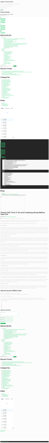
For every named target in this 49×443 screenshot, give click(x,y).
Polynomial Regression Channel (10, 41)
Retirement (6, 58)
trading (3, 48)
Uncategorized (5, 97)
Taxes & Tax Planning (8, 59)
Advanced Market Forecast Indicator (11, 167)
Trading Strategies (7, 63)
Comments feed (5, 104)
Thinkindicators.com (4, 441)
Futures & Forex (7, 54)
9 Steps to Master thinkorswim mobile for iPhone (11, 74)
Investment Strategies (6, 89)
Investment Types (7, 56)
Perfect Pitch (6, 47)
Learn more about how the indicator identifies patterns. (14, 38)
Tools (5, 61)
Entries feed (4, 103)
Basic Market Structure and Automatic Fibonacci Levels (14, 44)
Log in (3, 102)
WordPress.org (5, 105)
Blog (3, 50)
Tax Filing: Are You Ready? (7, 72)
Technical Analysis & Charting (9, 60)
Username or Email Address (5, 4)
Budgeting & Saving (6, 81)
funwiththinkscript (7, 53)
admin (14, 216)
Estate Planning (5, 83)
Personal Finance (7, 57)
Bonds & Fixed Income (6, 80)
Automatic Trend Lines (8, 46)
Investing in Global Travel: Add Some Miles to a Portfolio (13, 71)
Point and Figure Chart (8, 40)
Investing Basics (5, 87)
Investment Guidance (6, 88)
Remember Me (4, 7)
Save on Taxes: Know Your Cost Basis (9, 73)
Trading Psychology (8, 51)
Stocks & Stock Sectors (6, 94)
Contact (3, 64)
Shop (3, 49)
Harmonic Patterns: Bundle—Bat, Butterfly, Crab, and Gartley (16, 43)
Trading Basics (7, 62)
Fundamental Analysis (8, 52)
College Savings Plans (6, 82)
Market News (4, 91)
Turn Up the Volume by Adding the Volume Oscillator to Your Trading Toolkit (17, 362)
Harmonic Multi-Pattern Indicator (10, 39)
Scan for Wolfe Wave (8, 42)
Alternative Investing (6, 79)
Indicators (4, 37)
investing (6, 55)
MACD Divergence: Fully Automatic (11, 45)
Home (3, 193)
